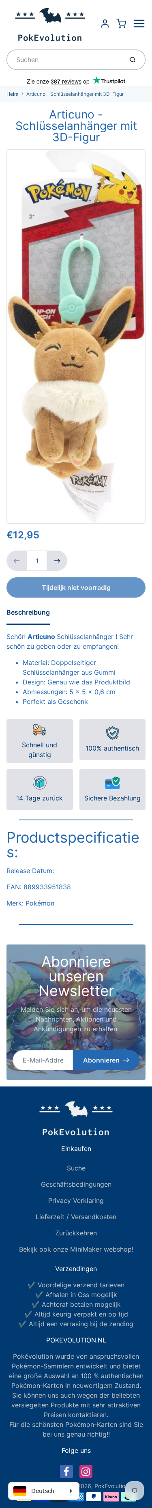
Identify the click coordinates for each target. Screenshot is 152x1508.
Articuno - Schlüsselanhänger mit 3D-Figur (75, 94)
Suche (76, 1168)
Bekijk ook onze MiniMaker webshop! (76, 1249)
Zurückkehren (76, 1233)
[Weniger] (16, 561)
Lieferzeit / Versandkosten (76, 1217)
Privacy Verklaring (76, 1200)
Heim (12, 94)
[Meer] (57, 561)
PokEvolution (111, 1485)
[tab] (33, 614)
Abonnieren (101, 1060)
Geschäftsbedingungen (76, 1184)
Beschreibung (28, 612)
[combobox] (64, 59)
